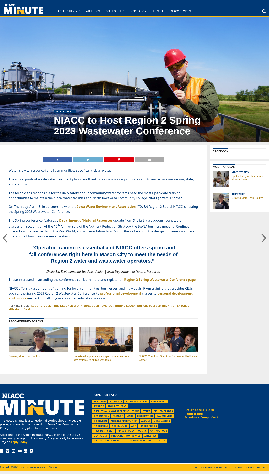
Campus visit (164, 416)
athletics (150, 436)
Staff (146, 411)
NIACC (129, 416)
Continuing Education (125, 305)
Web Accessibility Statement (252, 467)
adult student (42, 305)
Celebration (145, 416)
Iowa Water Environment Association (106, 206)
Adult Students (69, 11)
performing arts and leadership (145, 441)
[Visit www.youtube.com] (20, 451)
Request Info (194, 413)
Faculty (118, 416)
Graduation (101, 416)
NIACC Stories (181, 11)
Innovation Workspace (125, 436)
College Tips (115, 11)
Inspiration (138, 11)
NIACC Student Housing (132, 431)
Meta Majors (161, 421)
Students (116, 401)
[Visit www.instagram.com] (13, 451)
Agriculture (119, 426)
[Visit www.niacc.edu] (23, 13)
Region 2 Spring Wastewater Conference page (160, 279)
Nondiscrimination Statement (213, 467)
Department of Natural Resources (85, 220)
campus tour (158, 431)
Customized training (158, 305)
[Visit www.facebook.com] (1, 451)
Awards (99, 406)
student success (136, 401)
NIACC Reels (101, 426)
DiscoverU (100, 421)
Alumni (145, 421)
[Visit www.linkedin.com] (25, 451)
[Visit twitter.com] (7, 451)
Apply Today (18, 442)
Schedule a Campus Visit (201, 417)
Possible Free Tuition (123, 421)
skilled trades (20, 308)
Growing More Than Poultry (24, 356)
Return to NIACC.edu (199, 410)
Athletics (93, 11)
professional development (120, 293)
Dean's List (100, 436)
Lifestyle (158, 11)
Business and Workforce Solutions (80, 305)
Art (133, 426)
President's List (104, 431)
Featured (182, 305)
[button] (264, 11)
